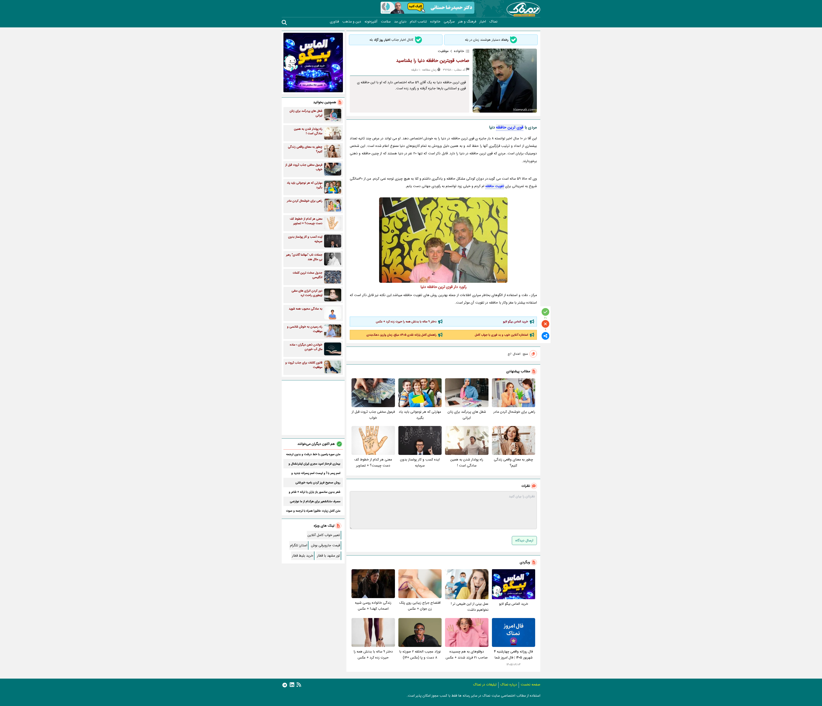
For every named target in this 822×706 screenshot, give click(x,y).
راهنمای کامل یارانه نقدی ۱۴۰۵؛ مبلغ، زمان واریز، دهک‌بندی (401, 335)
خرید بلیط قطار (302, 555)
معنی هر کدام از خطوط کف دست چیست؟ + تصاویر (373, 462)
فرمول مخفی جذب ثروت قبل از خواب (373, 414)
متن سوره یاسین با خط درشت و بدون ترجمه (313, 454)
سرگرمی (449, 21)
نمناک (493, 21)
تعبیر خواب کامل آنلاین (324, 535)
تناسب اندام (418, 21)
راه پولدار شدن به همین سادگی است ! (466, 462)
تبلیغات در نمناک (485, 684)
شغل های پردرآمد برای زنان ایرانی (467, 414)
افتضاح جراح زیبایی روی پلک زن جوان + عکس (420, 605)
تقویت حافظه (494, 186)
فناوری (334, 21)
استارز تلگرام (298, 545)
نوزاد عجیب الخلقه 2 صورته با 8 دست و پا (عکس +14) (420, 654)
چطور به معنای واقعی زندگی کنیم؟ (513, 462)
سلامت (386, 21)
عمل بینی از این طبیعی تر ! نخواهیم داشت (469, 606)
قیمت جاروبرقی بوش (325, 545)
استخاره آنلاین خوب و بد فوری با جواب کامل (501, 335)
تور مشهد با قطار (328, 555)
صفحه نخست (530, 684)
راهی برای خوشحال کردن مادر (514, 411)
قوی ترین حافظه (509, 127)
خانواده (435, 21)
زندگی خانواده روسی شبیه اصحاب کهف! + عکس (373, 605)
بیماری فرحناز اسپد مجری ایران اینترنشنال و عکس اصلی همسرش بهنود (314, 464)
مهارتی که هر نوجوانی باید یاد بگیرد (420, 414)
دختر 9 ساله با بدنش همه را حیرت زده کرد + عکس (406, 321)
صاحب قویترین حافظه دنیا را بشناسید (432, 60)
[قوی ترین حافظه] (443, 240)
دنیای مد (400, 21)
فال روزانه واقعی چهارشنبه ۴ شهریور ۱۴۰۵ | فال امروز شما (513, 654)
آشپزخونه (371, 21)
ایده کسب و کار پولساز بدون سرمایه (420, 462)
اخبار (483, 21)
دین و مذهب (351, 21)
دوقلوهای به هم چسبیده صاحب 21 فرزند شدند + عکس (467, 654)
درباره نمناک (508, 684)
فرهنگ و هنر (467, 21)
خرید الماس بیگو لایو (515, 321)
